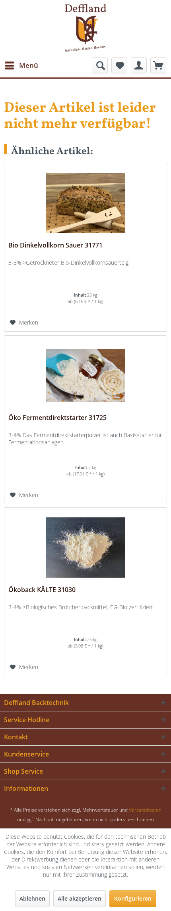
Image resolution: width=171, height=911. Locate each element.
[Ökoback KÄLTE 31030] (85, 548)
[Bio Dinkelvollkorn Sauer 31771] (85, 203)
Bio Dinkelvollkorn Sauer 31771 (55, 245)
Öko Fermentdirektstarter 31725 (57, 418)
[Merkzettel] (119, 65)
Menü (28, 65)
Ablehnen (32, 898)
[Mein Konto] (139, 65)
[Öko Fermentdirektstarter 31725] (85, 376)
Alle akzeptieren (79, 898)
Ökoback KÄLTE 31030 (42, 590)
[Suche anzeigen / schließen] (100, 65)
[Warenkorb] (158, 65)
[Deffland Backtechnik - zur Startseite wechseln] (85, 28)
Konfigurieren (133, 898)
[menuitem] (21, 65)
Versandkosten (145, 809)
